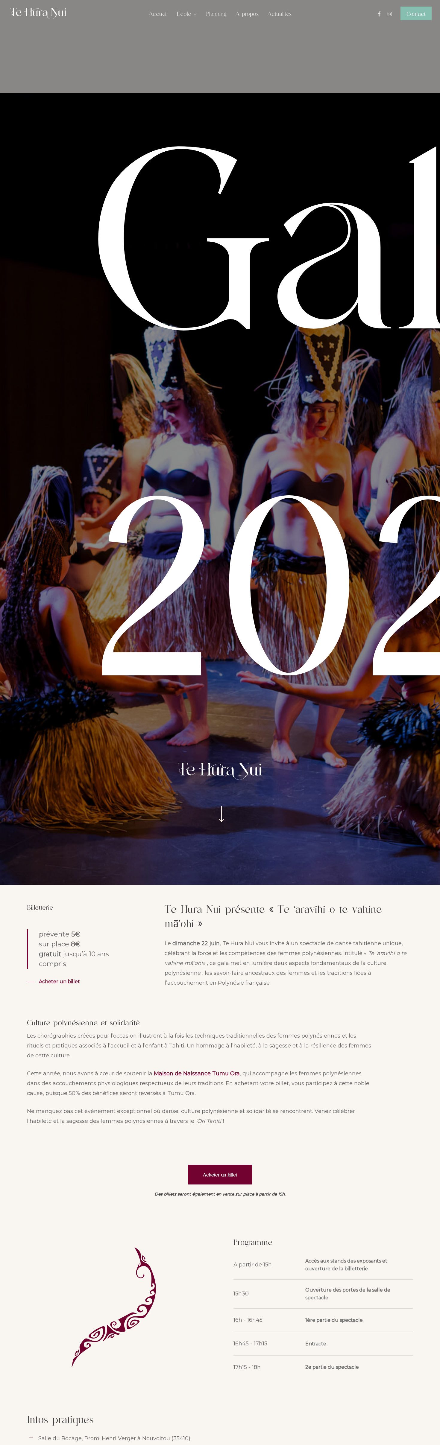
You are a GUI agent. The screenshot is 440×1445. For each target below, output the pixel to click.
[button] (53, 982)
